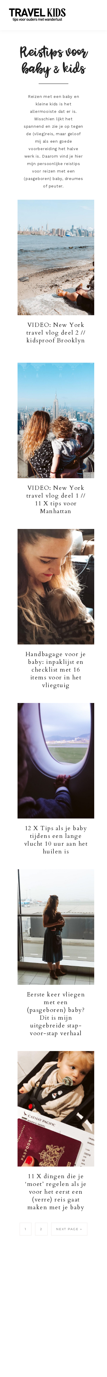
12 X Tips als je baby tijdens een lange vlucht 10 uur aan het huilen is (56, 840)
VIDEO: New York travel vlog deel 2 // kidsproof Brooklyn (56, 332)
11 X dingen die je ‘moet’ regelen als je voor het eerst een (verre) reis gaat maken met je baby (56, 1191)
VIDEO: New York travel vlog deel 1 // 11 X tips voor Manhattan (56, 499)
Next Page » (69, 1229)
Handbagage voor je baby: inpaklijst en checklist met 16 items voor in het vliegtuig (56, 669)
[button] (92, 11)
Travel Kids (42, 14)
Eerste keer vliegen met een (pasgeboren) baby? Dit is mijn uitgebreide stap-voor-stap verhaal (56, 1013)
